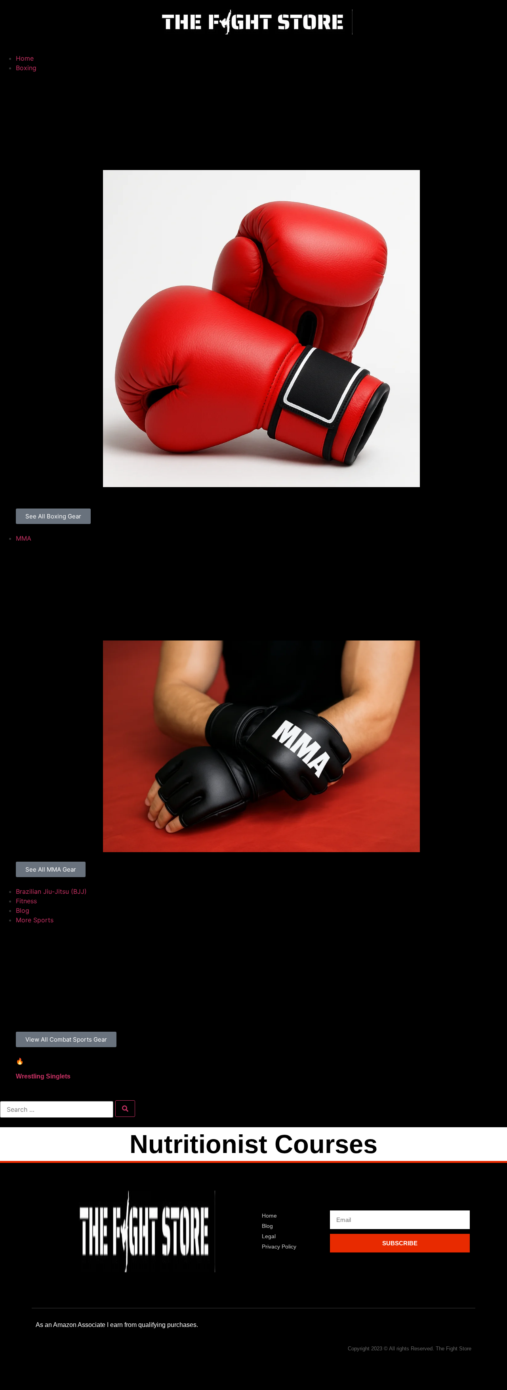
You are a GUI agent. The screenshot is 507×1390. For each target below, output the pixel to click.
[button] (253, 44)
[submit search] (125, 1108)
